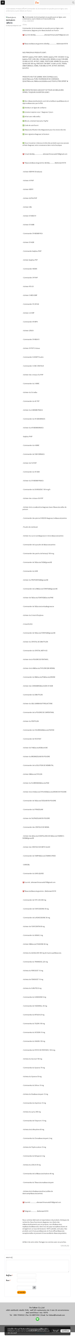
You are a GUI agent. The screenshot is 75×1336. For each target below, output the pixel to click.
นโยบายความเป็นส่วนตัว (43, 1331)
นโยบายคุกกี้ (13, 1333)
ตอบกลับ (22, 1292)
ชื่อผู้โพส (9, 1275)
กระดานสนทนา (11, 9)
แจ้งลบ (24, 25)
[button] (73, 3)
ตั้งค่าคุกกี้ (55, 1331)
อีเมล (8, 1280)
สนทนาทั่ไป (21, 9)
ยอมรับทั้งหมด (65, 1331)
